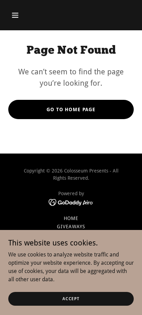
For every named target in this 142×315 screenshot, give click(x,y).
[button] (22, 15)
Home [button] (71, 218)
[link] (71, 202)
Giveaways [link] (71, 226)
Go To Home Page (71, 109)
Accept (71, 298)
